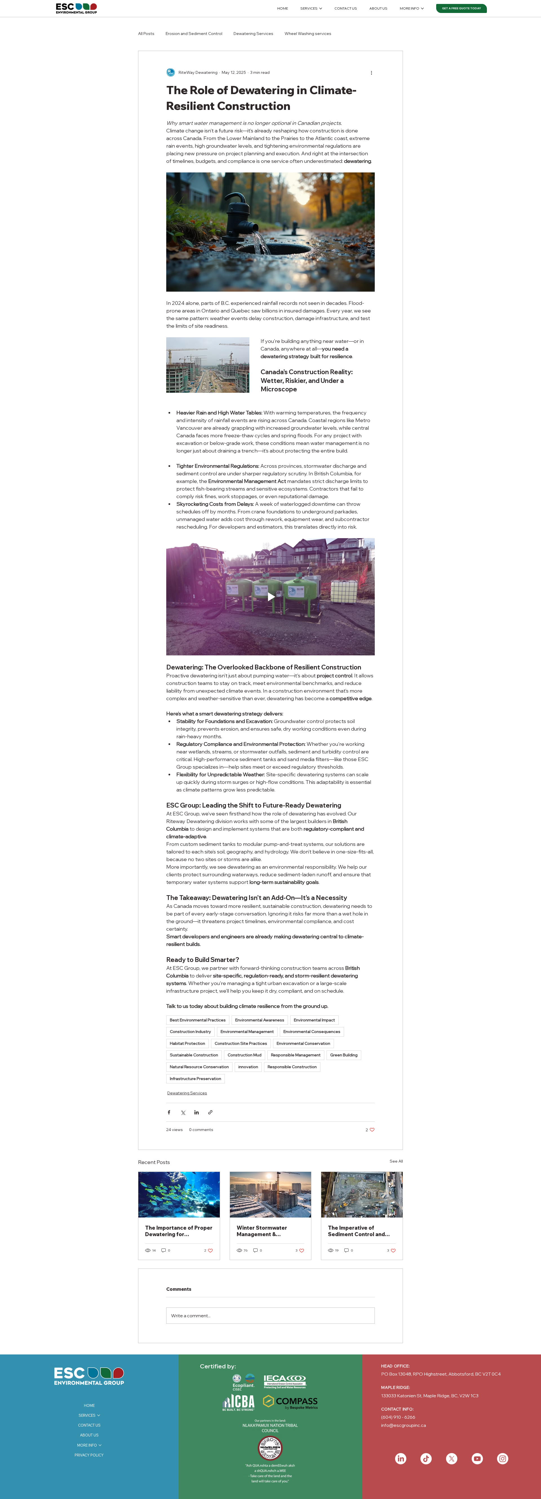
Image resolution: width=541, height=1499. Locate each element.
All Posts (146, 33)
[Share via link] (210, 1112)
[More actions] (371, 72)
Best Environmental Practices (198, 1020)
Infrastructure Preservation (195, 1078)
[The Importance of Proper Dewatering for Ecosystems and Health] (179, 1195)
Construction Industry (190, 1031)
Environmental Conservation (303, 1043)
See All (396, 1161)
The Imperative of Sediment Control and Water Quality (356, 1231)
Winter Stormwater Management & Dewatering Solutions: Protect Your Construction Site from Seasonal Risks (266, 1231)
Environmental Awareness (259, 1020)
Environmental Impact (314, 1020)
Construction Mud (244, 1054)
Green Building (344, 1054)
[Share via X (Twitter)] (182, 1112)
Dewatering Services (253, 33)
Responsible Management (296, 1054)
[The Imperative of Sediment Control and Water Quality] (362, 1195)
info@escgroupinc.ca (403, 1425)
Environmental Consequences (311, 1031)
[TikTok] (426, 1458)
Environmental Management (247, 1031)
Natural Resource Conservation (199, 1066)
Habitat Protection (187, 1043)
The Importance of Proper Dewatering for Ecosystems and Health (178, 1231)
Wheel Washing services (308, 33)
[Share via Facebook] (169, 1112)
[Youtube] (477, 1458)
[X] (451, 1458)
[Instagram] (502, 1458)
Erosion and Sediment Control (194, 33)
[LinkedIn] (400, 1458)
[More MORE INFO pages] (422, 8)
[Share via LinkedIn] (196, 1112)
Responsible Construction (292, 1066)
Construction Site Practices (241, 1043)
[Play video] (270, 596)
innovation (248, 1066)
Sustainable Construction (194, 1054)
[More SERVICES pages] (320, 8)
